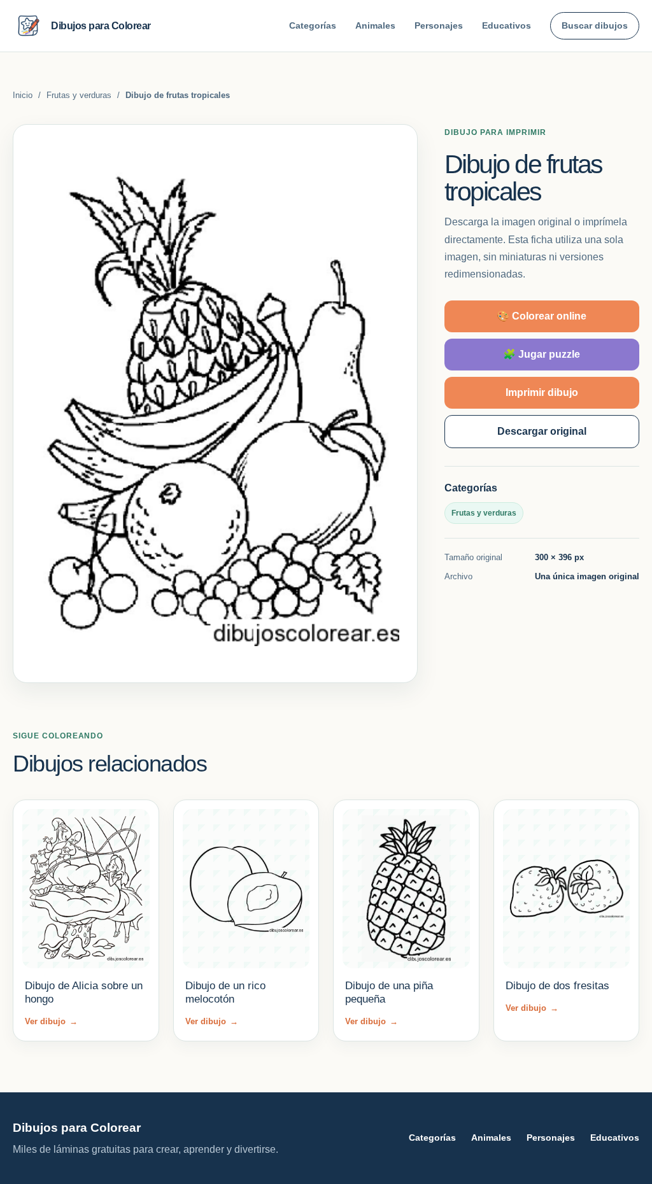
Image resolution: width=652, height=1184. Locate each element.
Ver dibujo (51, 1021)
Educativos (506, 25)
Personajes (439, 25)
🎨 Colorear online (541, 316)
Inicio (22, 95)
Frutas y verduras (78, 95)
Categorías (312, 25)
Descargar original (541, 431)
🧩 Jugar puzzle (541, 354)
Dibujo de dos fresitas (557, 986)
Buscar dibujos (595, 25)
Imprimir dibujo (542, 392)
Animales (375, 25)
